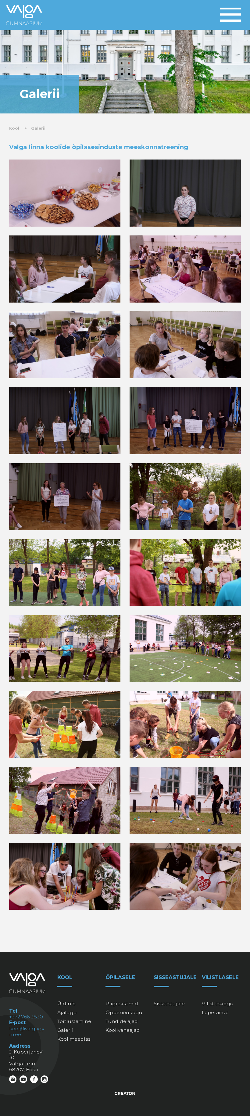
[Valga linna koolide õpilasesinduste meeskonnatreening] (65, 193)
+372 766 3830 (26, 1017)
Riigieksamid (121, 1004)
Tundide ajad (121, 1021)
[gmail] (13, 1080)
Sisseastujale (169, 1004)
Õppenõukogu (123, 1012)
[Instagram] (44, 1080)
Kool (14, 128)
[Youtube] (23, 1080)
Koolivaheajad (122, 1030)
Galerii (38, 128)
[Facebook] (34, 1080)
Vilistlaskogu (218, 1004)
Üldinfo (66, 1004)
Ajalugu (67, 1012)
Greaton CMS (125, 1093)
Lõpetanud (215, 1012)
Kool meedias (73, 1039)
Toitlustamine (74, 1021)
